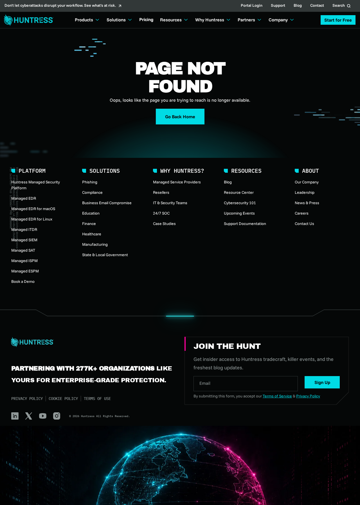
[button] (338, 20)
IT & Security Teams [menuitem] (170, 202)
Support (278, 5)
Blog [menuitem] (228, 182)
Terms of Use (97, 398)
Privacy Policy (27, 398)
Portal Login (251, 5)
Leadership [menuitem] (304, 192)
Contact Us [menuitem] (304, 223)
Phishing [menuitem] (89, 182)
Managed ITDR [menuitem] (24, 229)
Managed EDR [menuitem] (23, 198)
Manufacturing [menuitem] (95, 244)
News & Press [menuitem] (307, 202)
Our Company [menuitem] (307, 182)
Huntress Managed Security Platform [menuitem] (35, 184)
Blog (298, 5)
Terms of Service (277, 396)
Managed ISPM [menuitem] (24, 260)
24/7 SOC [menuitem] (161, 213)
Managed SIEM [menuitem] (24, 239)
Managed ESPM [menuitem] (25, 271)
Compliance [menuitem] (92, 192)
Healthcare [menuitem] (91, 233)
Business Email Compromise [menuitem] (107, 202)
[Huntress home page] (91, 342)
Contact (317, 5)
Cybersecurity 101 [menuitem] (240, 202)
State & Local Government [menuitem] (105, 254)
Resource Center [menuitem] (239, 192)
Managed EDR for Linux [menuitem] (31, 219)
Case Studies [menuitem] (164, 223)
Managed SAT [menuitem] (23, 250)
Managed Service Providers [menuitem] (177, 182)
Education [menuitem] (91, 213)
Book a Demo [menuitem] (23, 281)
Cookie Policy (63, 398)
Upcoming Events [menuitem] (239, 213)
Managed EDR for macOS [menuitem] (33, 208)
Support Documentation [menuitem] (245, 223)
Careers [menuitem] (302, 213)
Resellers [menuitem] (161, 192)
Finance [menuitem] (89, 223)
